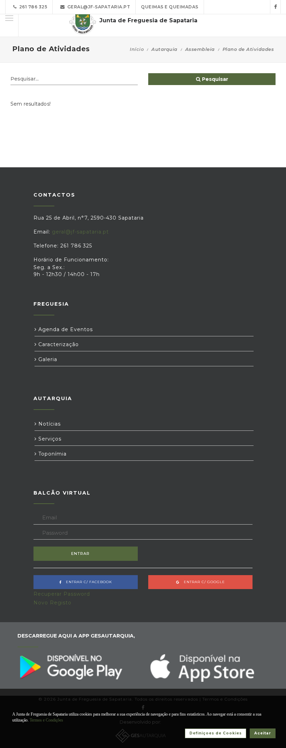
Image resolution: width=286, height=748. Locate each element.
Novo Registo (52, 603)
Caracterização (58, 344)
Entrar (80, 553)
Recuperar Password (61, 594)
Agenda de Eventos (65, 329)
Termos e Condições (46, 720)
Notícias (49, 424)
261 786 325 (32, 6)
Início (137, 49)
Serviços (49, 439)
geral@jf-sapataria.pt (97, 6)
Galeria (47, 359)
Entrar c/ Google (202, 582)
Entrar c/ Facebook (87, 582)
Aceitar (262, 733)
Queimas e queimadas (169, 6)
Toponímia (52, 454)
